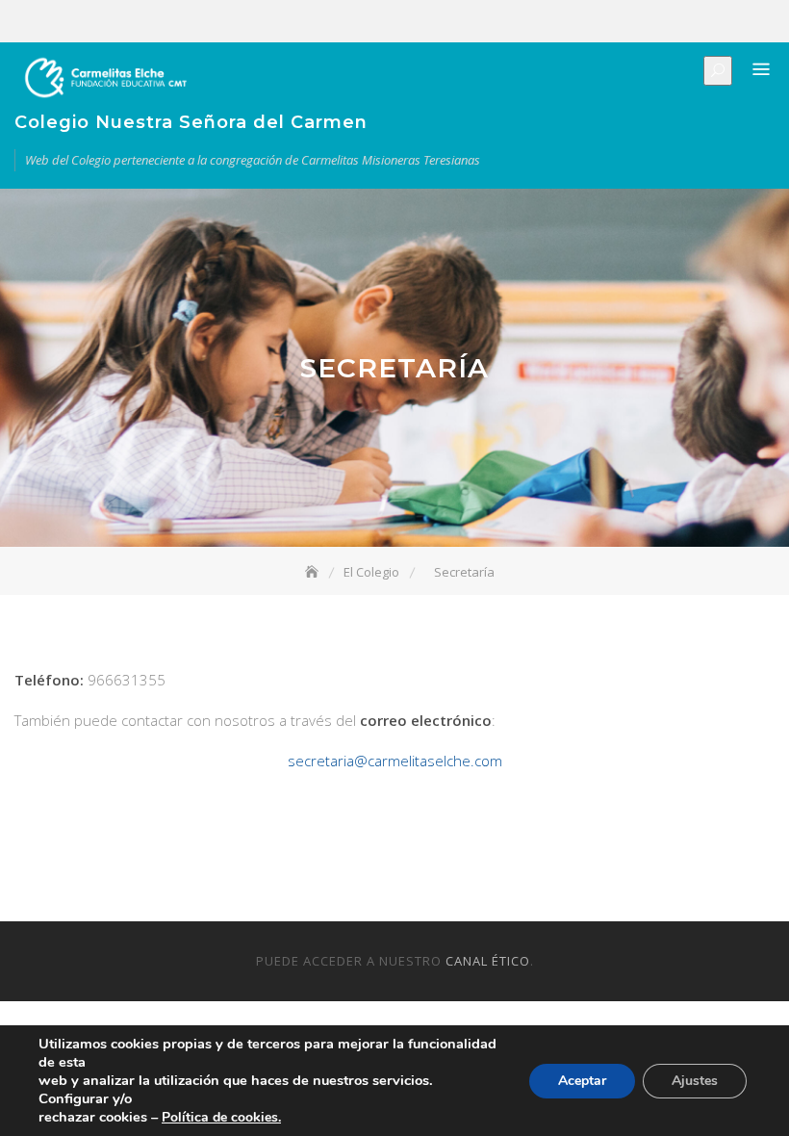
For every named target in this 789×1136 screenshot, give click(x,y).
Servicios (704, 22)
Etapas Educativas (675, 22)
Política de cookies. (221, 1117)
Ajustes (695, 1080)
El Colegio (646, 22)
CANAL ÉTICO (487, 960)
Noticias (733, 22)
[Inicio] (313, 572)
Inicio (617, 22)
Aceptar (582, 1080)
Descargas (762, 22)
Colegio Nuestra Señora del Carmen (191, 122)
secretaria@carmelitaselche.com (395, 760)
